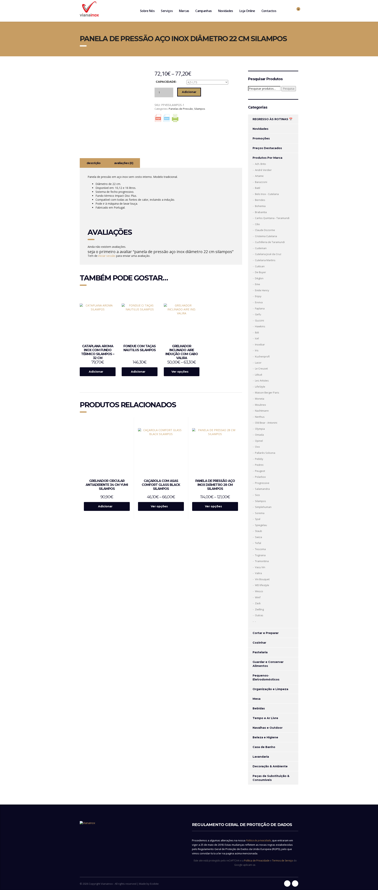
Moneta (259, 398)
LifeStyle (260, 386)
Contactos (268, 11)
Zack (258, 603)
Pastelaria (260, 652)
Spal (257, 519)
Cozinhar (259, 642)
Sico (257, 495)
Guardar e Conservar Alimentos (268, 664)
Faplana (260, 308)
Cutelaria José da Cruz (268, 254)
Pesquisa (288, 88)
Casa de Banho (264, 747)
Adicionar (189, 92)
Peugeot (260, 471)
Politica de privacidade (258, 840)
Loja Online (247, 11)
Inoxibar (260, 344)
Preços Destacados (267, 148)
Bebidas (259, 708)
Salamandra (262, 489)
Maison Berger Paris (267, 392)
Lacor (258, 362)
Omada (259, 434)
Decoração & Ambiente (270, 766)
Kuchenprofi (262, 356)
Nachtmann (262, 410)
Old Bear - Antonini (266, 422)
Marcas (184, 11)
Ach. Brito (260, 164)
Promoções (261, 138)
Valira (258, 573)
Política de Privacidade (257, 860)
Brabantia (261, 212)
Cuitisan (260, 266)
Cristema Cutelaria (266, 236)
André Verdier (263, 170)
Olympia (260, 429)
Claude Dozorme (265, 230)
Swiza (258, 537)
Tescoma (260, 549)
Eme (257, 284)
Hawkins (260, 326)
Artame (259, 176)
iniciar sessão (106, 256)
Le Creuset (261, 368)
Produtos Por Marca (267, 158)
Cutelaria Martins (265, 260)
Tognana (260, 555)
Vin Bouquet (262, 579)
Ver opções (179, 371)
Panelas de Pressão (181, 108)
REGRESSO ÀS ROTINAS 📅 (272, 119)
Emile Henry (262, 290)
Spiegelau (261, 525)
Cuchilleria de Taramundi (270, 242)
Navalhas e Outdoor (268, 727)
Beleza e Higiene (265, 737)
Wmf (257, 597)
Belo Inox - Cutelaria (267, 194)
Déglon (259, 278)
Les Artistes (262, 380)
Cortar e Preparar (266, 633)
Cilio (257, 224)
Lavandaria (261, 756)
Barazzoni (261, 182)
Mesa (256, 699)
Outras (259, 615)
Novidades (225, 11)
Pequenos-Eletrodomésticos (266, 677)
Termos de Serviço (282, 860)
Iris (256, 350)
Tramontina (262, 561)
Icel (257, 338)
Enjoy (258, 296)
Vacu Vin (260, 567)
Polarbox (260, 477)
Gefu (258, 314)
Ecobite (154, 883)
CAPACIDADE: (166, 82)
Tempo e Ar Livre (265, 718)
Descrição (93, 163)
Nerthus (260, 417)
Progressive (262, 483)
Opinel (259, 441)
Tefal (258, 543)
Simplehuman (263, 507)
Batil (257, 188)
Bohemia (260, 206)
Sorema (259, 513)
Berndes (260, 200)
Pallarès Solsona (265, 453)
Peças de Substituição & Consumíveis (271, 778)
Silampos (199, 108)
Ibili (257, 332)
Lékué (258, 374)
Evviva (259, 302)
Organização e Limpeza (270, 689)
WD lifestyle (262, 585)
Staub (258, 531)
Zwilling (259, 609)
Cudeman (261, 248)
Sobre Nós (147, 11)
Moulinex (260, 404)
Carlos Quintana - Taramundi (272, 218)
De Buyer (260, 272)
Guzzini (259, 320)
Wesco (259, 591)
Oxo (257, 446)
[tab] (93, 163)
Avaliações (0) (123, 163)
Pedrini (259, 465)
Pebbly (259, 459)
